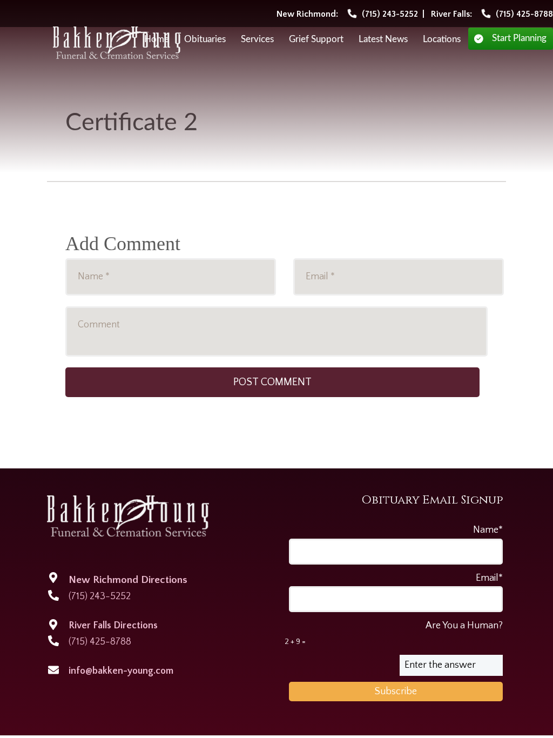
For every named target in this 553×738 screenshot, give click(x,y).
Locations (442, 39)
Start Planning (519, 38)
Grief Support (316, 39)
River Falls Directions (113, 625)
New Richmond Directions (128, 580)
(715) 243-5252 (100, 596)
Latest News (383, 39)
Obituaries (205, 39)
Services (257, 39)
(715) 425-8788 (100, 641)
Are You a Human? (394, 633)
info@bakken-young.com (121, 671)
